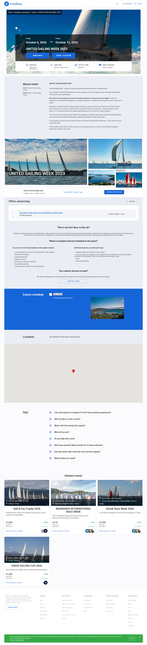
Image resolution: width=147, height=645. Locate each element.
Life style (130, 618)
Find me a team (73, 281)
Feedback (42, 607)
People (129, 604)
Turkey (34, 12)
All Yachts (42, 618)
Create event (13, 607)
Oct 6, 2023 (58, 294)
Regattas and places (22, 12)
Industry (130, 622)
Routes (129, 611)
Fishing (64, 618)
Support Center (109, 611)
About (41, 600)
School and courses (67, 607)
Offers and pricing (114, 192)
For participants (88, 607)
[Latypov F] (92, 531)
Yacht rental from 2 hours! (69, 615)
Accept (132, 638)
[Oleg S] (43, 531)
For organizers (87, 604)
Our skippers (43, 611)
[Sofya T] (45, 531)
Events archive (44, 615)
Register (128, 3)
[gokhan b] (90, 531)
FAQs (85, 611)
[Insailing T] (87, 531)
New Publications (132, 600)
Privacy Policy (109, 600)
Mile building (65, 611)
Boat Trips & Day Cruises (68, 604)
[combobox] (131, 201)
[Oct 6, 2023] (50, 294)
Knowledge (130, 625)
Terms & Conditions (111, 604)
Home (10, 12)
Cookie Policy (20, 640)
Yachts (129, 607)
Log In (140, 3)
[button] (73, 192)
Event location (63, 56)
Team (41, 604)
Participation (87, 600)
